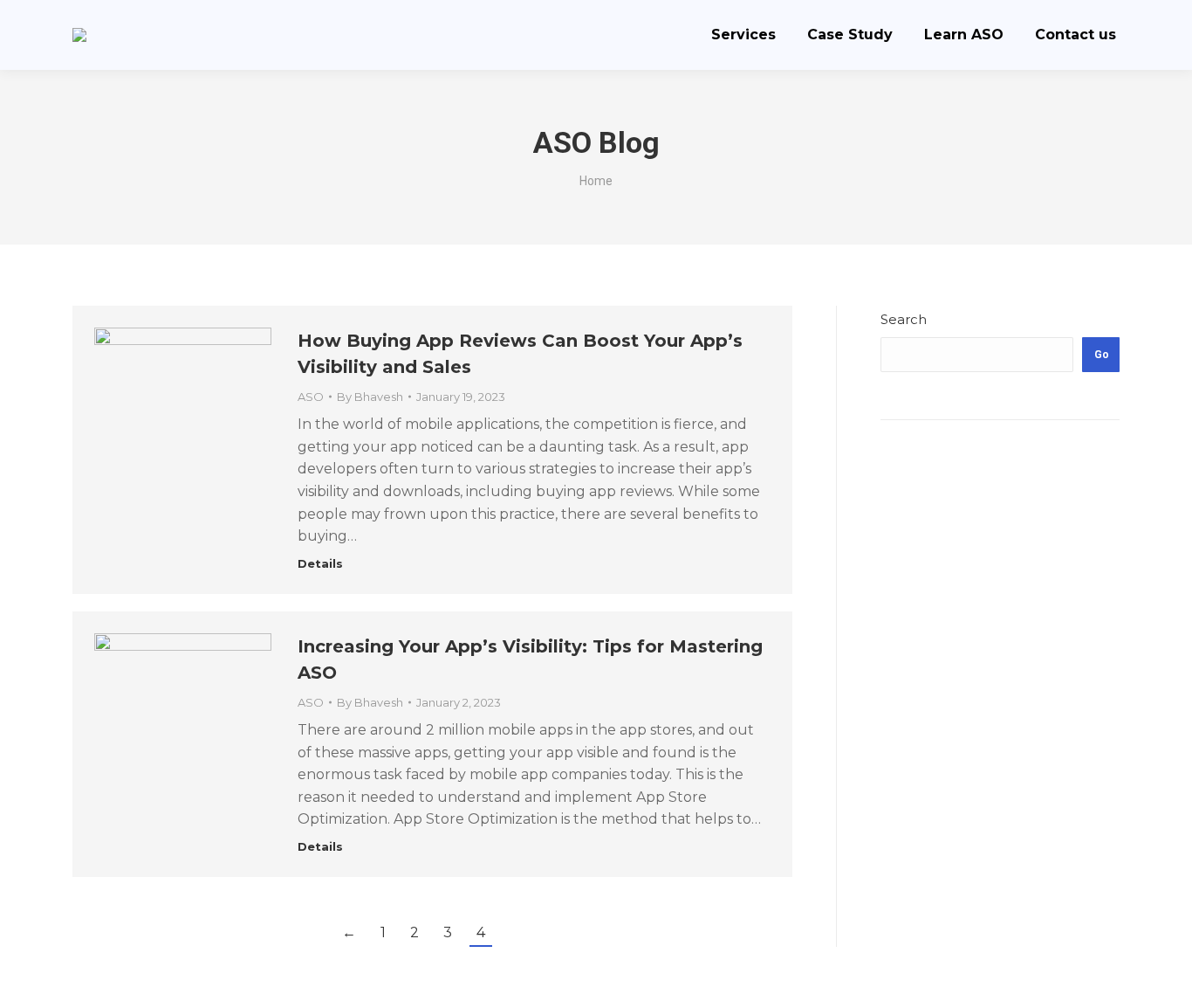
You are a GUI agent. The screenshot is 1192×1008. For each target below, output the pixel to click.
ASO (311, 397)
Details (320, 563)
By (370, 397)
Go (1101, 355)
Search (903, 319)
